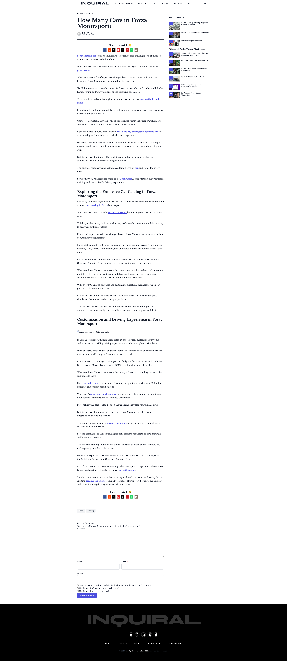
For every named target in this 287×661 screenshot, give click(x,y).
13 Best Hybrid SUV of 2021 (192, 77)
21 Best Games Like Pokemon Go (194, 61)
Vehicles (177, 3)
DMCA (136, 643)
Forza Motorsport (86, 56)
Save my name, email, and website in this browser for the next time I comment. (115, 585)
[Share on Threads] (122, 50)
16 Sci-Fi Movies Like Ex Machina (195, 33)
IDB (188, 3)
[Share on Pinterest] (127, 50)
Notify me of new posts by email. (94, 591)
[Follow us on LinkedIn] (143, 634)
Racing (91, 511)
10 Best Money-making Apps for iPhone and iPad (194, 24)
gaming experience (96, 481)
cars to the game (126, 470)
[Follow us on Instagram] (137, 634)
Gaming (90, 13)
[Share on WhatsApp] (131, 50)
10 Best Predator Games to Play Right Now (194, 70)
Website (80, 573)
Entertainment (124, 3)
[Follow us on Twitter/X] (131, 634)
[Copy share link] (136, 50)
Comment (81, 529)
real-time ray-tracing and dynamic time (138, 132)
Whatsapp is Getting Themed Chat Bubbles (187, 49)
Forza (81, 511)
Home (80, 13)
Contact (123, 643)
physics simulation (117, 423)
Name (80, 562)
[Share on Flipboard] (118, 50)
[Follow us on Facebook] (150, 634)
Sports (154, 3)
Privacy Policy (154, 643)
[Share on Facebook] (105, 50)
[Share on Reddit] (109, 50)
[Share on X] (113, 50)
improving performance (103, 394)
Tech (165, 3)
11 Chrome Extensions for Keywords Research (191, 86)
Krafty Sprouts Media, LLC (137, 651)
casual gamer (125, 179)
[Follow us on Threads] (156, 634)
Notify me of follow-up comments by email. (99, 588)
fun (137, 168)
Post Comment (87, 595)
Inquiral (95, 3)
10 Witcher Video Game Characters (191, 94)
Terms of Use (175, 643)
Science (142, 3)
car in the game (91, 383)
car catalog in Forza (97, 205)
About (108, 643)
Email (124, 562)
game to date (84, 70)
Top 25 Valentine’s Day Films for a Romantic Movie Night (195, 54)
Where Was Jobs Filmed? (191, 41)
